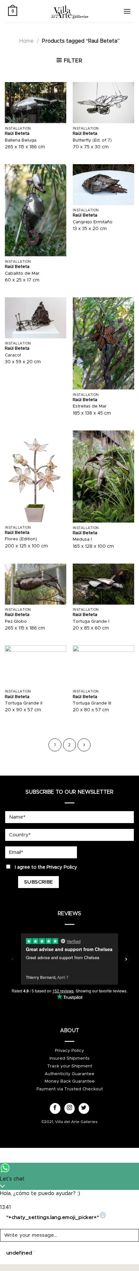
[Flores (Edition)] (35, 476)
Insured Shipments (69, 1058)
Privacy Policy (62, 867)
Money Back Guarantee (70, 1081)
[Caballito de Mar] (35, 210)
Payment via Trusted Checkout (70, 1089)
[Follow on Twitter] (84, 1108)
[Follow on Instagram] (69, 1108)
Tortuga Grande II (23, 703)
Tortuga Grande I (91, 621)
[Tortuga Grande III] (103, 665)
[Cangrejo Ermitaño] (103, 184)
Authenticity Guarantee (69, 1074)
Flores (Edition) (21, 539)
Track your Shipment (69, 1066)
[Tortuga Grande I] (103, 584)
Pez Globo (16, 621)
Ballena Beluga (21, 140)
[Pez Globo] (35, 584)
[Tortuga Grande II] (35, 665)
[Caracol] (35, 317)
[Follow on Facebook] (55, 1108)
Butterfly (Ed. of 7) (92, 140)
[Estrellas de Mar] (103, 343)
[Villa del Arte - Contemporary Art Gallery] (69, 11)
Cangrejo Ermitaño (92, 222)
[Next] (84, 744)
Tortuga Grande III (92, 703)
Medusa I (82, 539)
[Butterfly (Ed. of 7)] (103, 102)
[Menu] (127, 11)
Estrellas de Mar (90, 406)
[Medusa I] (103, 476)
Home (26, 41)
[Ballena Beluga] (35, 102)
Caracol (13, 355)
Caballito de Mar (22, 273)
